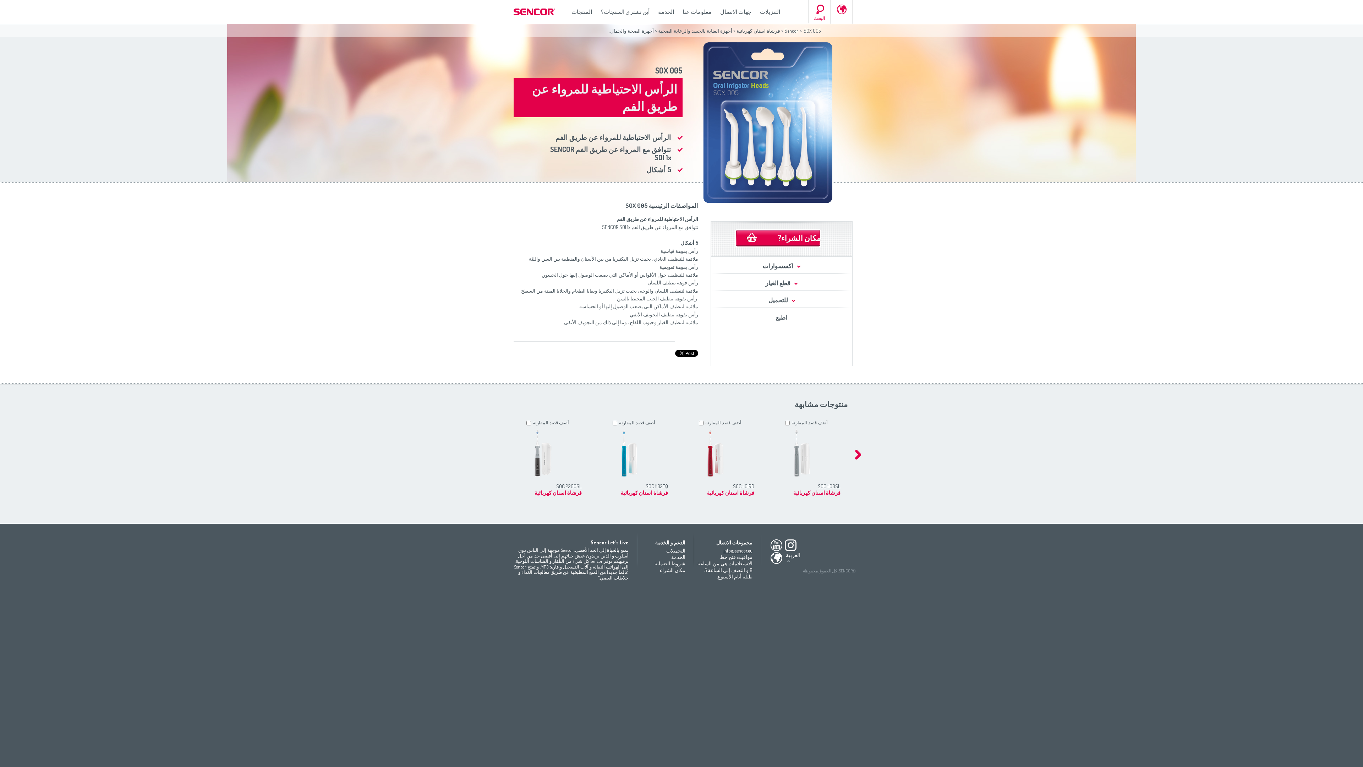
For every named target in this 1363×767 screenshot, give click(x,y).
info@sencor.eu (737, 551)
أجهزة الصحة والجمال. (631, 31)
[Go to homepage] (535, 12)
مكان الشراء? (799, 238)
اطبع (782, 317)
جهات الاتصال (735, 11)
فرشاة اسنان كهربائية (757, 31)
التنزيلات (770, 11)
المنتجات (581, 11)
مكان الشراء (672, 570)
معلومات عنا (697, 11)
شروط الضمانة (670, 563)
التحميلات (675, 551)
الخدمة (666, 11)
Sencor (791, 31)
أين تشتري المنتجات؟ (625, 11)
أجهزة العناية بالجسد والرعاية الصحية (695, 31)
